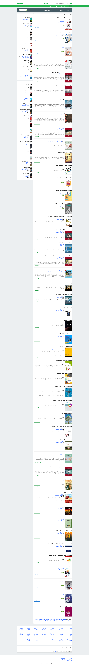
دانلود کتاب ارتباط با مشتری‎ (67, 307)
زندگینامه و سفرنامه (69, 636)
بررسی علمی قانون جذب (52, 158)
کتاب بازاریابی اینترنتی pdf (48, 395)
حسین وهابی (62, 532)
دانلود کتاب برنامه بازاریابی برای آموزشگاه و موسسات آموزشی (61, 269)
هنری (37, 639)
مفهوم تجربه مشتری (45, 77)
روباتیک (45, 635)
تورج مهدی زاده (62, 309)
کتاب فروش (48, 351)
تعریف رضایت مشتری (47, 92)
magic (40, 510)
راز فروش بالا (52, 65)
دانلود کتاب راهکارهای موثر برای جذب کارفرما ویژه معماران (62, 426)
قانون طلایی (46, 366)
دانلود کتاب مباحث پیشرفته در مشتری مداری (64, 593)
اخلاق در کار (60, 569)
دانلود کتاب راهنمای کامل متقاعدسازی (65, 346)
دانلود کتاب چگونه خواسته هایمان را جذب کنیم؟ (63, 360)
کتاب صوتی (46, 6)
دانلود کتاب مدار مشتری (68, 320)
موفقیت (57, 535)
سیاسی (62, 636)
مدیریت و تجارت (21, 633)
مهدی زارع (62, 494)
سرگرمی (37, 633)
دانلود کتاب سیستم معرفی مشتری (66, 99)
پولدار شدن (43, 338)
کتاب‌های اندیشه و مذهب (26, 19)
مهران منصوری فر (61, 73)
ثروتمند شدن (56, 221)
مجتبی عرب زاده (61, 270)
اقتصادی (62, 628)
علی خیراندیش (62, 244)
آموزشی (22, 635)
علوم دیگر (61, 644)
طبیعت (53, 510)
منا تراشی (62, 428)
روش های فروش (40, 234)
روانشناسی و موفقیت (20, 630)
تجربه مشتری (44, 64)
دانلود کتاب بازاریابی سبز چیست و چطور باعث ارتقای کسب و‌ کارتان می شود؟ (58, 255)
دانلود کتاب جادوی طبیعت (67, 505)
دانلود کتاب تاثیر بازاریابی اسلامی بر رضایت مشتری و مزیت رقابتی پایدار (59, 580)
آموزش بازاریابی (44, 378)
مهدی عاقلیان (62, 218)
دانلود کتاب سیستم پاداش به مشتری (65, 113)
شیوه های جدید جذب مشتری (47, 234)
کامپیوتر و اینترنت (51, 639)
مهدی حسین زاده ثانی (61, 581)
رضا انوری (62, 335)
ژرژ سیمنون (26, 104)
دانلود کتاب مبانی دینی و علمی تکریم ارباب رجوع (63, 566)
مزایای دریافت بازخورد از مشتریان (49, 471)
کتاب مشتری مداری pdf (52, 106)
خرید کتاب (63, 659)
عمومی (54, 6)
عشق (49, 366)
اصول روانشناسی (49, 365)
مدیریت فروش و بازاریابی (61, 237)
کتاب (64, 650)
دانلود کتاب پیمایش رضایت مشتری (66, 140)
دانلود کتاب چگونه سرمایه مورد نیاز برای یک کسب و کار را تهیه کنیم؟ (60, 543)
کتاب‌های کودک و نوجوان (26, 57)
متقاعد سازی (39, 351)
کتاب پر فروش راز (40, 247)
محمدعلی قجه (26, 168)
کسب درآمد (56, 459)
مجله (50, 6)
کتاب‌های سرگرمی (27, 176)
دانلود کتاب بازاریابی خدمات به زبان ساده (65, 606)
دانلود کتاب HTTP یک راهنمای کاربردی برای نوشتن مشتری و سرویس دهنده (59, 517)
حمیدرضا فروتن (62, 348)
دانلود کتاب (37, 68)
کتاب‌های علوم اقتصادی (26, 44)
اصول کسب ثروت (41, 418)
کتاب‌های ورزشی (27, 163)
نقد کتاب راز (45, 249)
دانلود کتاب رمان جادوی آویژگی (66, 492)
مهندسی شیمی (44, 634)
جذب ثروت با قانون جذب (56, 619)
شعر (71, 630)
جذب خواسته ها (44, 365)
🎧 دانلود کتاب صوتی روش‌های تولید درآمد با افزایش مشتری (61, 453)
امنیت (53, 630)
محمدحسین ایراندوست (61, 568)
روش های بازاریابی (53, 234)
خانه (70, 6)
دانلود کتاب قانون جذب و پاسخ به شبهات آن (64, 242)
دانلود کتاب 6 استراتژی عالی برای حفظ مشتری (64, 85)
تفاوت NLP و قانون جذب (49, 299)
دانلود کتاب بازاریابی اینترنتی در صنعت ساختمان (63, 386)
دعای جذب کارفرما (59, 431)
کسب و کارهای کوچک (59, 560)
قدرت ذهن (44, 247)
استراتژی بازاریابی (54, 276)
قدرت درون (47, 157)
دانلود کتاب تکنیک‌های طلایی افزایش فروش (64, 373)
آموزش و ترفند (52, 629)
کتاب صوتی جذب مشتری (48, 459)
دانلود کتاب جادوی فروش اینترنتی (66, 19)
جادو (46, 510)
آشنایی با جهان (50, 510)
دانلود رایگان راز (46, 158)
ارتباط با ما (70, 657)
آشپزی (37, 629)
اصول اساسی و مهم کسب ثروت (52, 418)
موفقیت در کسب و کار (60, 276)
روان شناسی (53, 365)
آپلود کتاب (20, 3)
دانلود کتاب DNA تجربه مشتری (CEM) (65, 32)
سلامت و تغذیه (36, 634)
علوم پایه (61, 642)
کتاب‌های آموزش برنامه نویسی (58, 520)
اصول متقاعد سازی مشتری (38, 352)
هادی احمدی (26, 43)
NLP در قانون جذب (55, 299)
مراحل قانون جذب (37, 157)
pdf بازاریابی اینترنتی (41, 394)
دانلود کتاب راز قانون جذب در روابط (66, 282)
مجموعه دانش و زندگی (59, 365)
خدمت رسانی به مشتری (44, 79)
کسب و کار (60, 405)
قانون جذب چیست (54, 159)
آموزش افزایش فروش (41, 459)
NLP (36, 299)
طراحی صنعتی (44, 628)
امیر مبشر (27, 162)
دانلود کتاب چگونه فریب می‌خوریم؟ (65, 59)
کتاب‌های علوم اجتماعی (59, 310)
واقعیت (45, 510)
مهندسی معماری (44, 630)
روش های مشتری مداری (49, 78)
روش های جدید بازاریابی (42, 262)
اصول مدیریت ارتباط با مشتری (58, 79)
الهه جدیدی (62, 594)
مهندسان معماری (54, 431)
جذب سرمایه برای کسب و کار (51, 548)
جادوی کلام (55, 620)
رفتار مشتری (39, 78)
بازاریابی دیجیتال (60, 22)
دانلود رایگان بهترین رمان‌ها (25, 50)
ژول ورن (27, 55)
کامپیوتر (61, 6)
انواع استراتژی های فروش (47, 276)
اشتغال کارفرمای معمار (48, 431)
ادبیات (68, 6)
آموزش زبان (70, 640)
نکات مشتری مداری (55, 170)
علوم (64, 6)
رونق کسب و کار (52, 405)
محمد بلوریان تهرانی (61, 607)
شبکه (53, 635)
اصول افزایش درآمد (59, 418)
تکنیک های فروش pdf (41, 65)
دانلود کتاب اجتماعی (44, 351)
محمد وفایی (62, 60)
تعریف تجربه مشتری (51, 77)
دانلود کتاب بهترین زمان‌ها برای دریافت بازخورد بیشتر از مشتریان (61, 466)
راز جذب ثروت (41, 221)
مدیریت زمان (39, 366)
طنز (71, 633)
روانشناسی (61, 634)
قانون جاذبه (44, 157)
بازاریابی (54, 262)
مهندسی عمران (44, 629)
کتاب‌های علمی (54, 155)
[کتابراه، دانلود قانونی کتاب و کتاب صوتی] (62, 25)
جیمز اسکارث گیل (26, 92)
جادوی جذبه (44, 619)
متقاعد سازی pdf (60, 352)
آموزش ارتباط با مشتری (38, 312)
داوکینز (55, 510)
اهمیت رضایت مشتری (41, 92)
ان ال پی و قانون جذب (42, 299)
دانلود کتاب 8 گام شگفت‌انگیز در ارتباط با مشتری (63, 203)
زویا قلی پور (26, 123)
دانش (61, 510)
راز (58, 535)
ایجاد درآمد (60, 325)
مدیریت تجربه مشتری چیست (38, 77)
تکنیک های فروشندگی (47, 65)
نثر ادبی (71, 635)
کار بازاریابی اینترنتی (53, 394)
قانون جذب (60, 157)
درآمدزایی (50, 338)
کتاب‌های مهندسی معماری (58, 429)
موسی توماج (26, 24)
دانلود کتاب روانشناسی (54, 351)
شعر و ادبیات (21, 628)
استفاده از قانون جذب (39, 287)
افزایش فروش (59, 379)
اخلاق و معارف (56, 582)
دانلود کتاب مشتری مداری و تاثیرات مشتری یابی (63, 190)
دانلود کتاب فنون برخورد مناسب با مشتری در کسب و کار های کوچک (60, 555)
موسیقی (37, 636)
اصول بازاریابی (58, 234)
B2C (61, 234)
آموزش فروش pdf (49, 378)
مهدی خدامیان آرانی (25, 18)
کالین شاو (62, 34)
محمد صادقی (62, 21)
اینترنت (53, 628)
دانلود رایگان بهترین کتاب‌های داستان (24, 56)
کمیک (71, 634)
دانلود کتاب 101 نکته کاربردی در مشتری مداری (64, 165)
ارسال (55, 651)
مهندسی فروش (44, 312)
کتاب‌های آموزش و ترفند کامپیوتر (25, 76)
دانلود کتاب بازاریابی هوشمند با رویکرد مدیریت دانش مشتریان (61, 177)
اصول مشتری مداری (50, 79)
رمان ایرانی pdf (58, 500)
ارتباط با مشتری (44, 78)
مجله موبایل (28, 629)
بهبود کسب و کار (47, 405)
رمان (71, 629)
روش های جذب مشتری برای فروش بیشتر (56, 472)
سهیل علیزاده (62, 153)
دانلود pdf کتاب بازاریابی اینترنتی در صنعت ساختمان (50, 392)
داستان (71, 628)
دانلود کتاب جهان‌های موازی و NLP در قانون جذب (63, 294)
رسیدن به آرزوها (51, 287)
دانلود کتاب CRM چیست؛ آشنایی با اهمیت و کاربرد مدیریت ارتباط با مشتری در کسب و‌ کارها (56, 127)
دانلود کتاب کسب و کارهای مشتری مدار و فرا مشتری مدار (62, 400)
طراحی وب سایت (52, 636)
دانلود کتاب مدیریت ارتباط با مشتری (65, 439)
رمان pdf (55, 500)
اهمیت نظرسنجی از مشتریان (58, 471)
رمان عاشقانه (60, 497)
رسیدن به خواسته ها (45, 287)
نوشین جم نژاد (26, 116)
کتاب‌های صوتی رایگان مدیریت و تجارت (57, 455)
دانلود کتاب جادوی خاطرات (67, 479)
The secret (41, 157)
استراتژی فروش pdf (54, 378)
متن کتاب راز (57, 158)
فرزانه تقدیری (26, 110)
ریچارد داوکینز (62, 507)
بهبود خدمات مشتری (38, 79)
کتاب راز (56, 157)
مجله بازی (29, 630)
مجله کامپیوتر (28, 628)
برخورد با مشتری (53, 560)
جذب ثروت (40, 338)
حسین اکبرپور (62, 545)
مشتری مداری (60, 35)
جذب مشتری (43, 237)
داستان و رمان (21, 629)
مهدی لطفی (62, 441)
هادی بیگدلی (26, 98)
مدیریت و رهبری (56, 35)
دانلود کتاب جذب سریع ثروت (67, 413)
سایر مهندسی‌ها (44, 636)
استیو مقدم (62, 100)
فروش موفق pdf (59, 378)
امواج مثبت (61, 366)
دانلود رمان (56, 497)
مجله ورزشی (28, 634)
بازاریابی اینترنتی (58, 394)
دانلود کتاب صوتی (37, 462)
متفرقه (37, 640)
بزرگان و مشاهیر (36, 628)
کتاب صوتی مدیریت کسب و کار (52, 458)
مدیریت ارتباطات (53, 312)
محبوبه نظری (62, 47)
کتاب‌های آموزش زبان (26, 137)
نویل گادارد (27, 37)
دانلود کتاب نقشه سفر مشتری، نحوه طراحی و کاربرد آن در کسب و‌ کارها (60, 72)
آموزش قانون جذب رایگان (61, 159)
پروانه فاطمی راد (61, 283)
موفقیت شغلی (42, 276)
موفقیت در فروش (54, 379)
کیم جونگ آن (26, 156)
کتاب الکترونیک (62, 657)
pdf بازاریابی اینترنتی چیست (56, 395)
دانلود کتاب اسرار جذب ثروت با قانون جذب (64, 333)
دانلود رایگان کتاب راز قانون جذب (39, 158)
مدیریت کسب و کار (59, 444)
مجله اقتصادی (28, 633)
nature (42, 510)
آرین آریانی (62, 480)
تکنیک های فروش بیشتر (58, 460)
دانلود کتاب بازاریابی (44, 379)
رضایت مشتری (54, 64)
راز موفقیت (54, 535)
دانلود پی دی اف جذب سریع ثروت (56, 419)
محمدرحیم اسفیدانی (61, 178)
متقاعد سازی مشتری (55, 352)
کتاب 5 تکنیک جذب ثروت (50, 221)
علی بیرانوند (26, 49)
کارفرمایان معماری (42, 431)
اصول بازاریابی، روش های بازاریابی (45, 391)
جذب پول (54, 366)
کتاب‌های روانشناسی (26, 25)
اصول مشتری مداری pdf (45, 90)
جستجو (46, 3)
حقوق (62, 639)
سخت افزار (52, 634)
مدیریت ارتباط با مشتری (43, 104)
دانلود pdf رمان (62, 500)
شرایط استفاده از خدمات (68, 660)
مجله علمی (28, 636)
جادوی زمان (58, 510)
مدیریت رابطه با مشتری (47, 444)
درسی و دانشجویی (60, 640)
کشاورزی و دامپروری (60, 641)
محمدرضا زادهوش (26, 129)
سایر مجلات (28, 640)
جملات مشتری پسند (49, 64)
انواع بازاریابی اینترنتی (47, 394)
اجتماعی (62, 635)
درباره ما (70, 658)
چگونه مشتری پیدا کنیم (58, 355)
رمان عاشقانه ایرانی (52, 497)
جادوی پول (47, 619)
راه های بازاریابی (57, 262)
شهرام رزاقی (26, 75)
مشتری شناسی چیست (59, 106)
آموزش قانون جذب (61, 158)
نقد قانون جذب (41, 249)
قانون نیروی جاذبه (52, 157)
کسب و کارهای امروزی (53, 444)
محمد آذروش (26, 136)
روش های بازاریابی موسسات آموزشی (57, 391)
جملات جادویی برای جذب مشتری (56, 66)
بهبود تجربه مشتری (61, 78)
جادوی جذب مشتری (59, 64)
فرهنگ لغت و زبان (69, 639)
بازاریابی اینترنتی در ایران (41, 395)
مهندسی (57, 6)
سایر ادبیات (70, 641)
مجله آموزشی (28, 635)
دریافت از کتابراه (37, 27)
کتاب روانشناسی (59, 351)
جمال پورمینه (62, 296)
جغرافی (62, 633)
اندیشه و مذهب (61, 629)
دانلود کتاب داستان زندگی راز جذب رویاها (65, 152)
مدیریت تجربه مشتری (56, 78)
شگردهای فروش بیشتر (58, 65)
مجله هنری (28, 639)
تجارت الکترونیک (52, 633)
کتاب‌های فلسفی (60, 508)
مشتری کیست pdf (51, 90)
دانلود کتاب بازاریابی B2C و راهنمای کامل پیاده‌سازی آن (62, 229)
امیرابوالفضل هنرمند (25, 174)
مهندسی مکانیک (43, 633)
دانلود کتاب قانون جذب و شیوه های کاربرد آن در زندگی (62, 530)
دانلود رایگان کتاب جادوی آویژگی (45, 497)
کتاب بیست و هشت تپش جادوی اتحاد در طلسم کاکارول (46, 620)
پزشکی (62, 630)
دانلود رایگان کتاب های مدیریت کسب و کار (42, 458)
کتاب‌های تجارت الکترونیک (51, 141)
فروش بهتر (48, 472)
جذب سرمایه (56, 548)
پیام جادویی (43, 366)
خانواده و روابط (36, 630)
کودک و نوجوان (36, 635)
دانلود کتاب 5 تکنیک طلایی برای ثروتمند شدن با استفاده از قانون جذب (60, 216)
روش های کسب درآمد (51, 380)
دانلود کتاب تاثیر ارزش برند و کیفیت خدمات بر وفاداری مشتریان (61, 46)
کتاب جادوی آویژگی (66, 620)
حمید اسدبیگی (62, 388)
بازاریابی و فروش (62, 262)
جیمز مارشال (62, 519)
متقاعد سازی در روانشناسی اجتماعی (47, 352)
